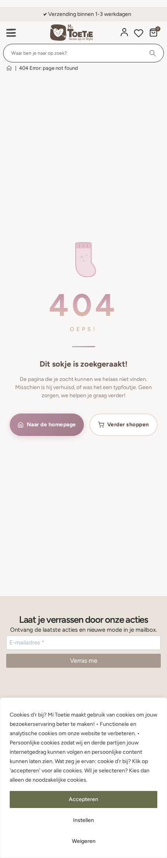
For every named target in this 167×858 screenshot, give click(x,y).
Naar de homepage (51, 424)
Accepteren (83, 799)
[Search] (153, 53)
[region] (83, 778)
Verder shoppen (128, 424)
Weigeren (84, 841)
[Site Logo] (71, 32)
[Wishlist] (138, 34)
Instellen (83, 820)
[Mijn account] (124, 32)
